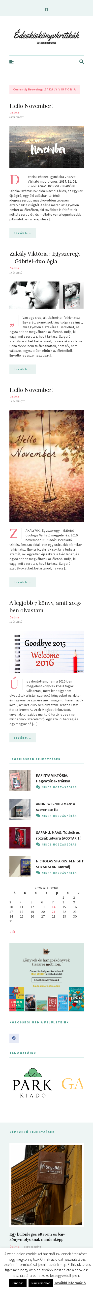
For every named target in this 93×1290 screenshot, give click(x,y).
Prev (16, 1083)
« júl (12, 932)
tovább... (22, 233)
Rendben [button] (18, 1283)
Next (77, 1083)
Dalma (14, 113)
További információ (70, 1283)
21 (53, 911)
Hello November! (31, 106)
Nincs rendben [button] (40, 1283)
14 (53, 907)
